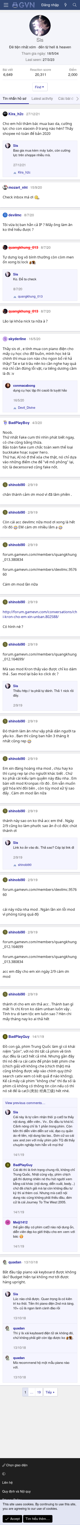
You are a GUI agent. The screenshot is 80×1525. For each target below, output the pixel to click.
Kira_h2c (16, 113)
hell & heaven (60, 46)
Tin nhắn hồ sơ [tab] (14, 98)
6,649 (7, 74)
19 (39, 1392)
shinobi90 (16, 484)
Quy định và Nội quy (16, 1491)
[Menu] (6, 5)
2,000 (72, 74)
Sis (15, 145)
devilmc (15, 214)
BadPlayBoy (19, 422)
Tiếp (49, 1392)
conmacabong (24, 385)
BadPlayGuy (19, 1036)
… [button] (31, 1392)
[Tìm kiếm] (74, 4)
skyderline (17, 338)
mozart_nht (18, 187)
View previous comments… (25, 1102)
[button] (39, 1473)
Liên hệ (7, 1482)
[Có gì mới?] (65, 4)
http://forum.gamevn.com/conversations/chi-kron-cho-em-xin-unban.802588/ (40, 614)
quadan (14, 1262)
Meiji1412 (20, 1222)
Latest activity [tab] (42, 98)
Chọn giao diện (16, 1465)
